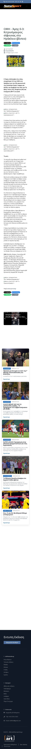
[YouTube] (22, 1)
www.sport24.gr (11, 288)
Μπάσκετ (6, 691)
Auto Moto (7, 699)
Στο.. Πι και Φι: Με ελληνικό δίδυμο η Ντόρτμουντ (15, 514)
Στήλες (6, 670)
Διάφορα (6, 696)
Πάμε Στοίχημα (8, 701)
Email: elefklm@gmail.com (13, 720)
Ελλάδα (6, 664)
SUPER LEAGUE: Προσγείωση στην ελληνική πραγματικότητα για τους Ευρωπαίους (15, 443)
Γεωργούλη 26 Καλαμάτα (12, 712)
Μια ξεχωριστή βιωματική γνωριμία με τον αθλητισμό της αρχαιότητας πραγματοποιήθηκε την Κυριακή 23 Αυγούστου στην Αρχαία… (15, 484)
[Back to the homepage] (12, 6)
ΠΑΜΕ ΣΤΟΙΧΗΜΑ (7, 510)
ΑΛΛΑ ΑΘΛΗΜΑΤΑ (7, 476)
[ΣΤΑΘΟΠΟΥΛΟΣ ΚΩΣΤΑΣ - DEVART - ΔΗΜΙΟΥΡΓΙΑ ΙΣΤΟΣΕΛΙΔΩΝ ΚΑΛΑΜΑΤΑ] (9, 738)
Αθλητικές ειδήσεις (9, 686)
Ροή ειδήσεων (8, 659)
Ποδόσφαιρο (7, 688)
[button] (26, 6)
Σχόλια (6, 675)
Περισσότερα (6, 379)
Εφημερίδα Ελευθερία (12, 642)
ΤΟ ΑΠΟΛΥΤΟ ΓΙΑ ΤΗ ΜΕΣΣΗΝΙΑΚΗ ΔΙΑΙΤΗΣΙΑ (15, 376)
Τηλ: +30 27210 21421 (12, 716)
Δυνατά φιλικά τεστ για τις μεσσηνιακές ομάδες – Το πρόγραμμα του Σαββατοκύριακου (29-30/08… (15, 406)
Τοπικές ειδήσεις (8, 662)
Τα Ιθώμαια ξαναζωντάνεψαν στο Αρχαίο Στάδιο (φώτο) (14, 479)
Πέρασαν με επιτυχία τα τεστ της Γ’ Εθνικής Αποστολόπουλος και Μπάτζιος (15, 372)
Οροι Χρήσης (23, 744)
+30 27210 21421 (10, 1)
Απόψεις (6, 672)
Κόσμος (6, 667)
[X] (18, 1)
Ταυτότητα (7, 746)
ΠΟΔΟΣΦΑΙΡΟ (9, 51)
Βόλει (5, 694)
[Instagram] (20, 1)
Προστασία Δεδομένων (10, 744)
